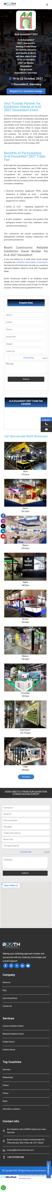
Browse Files (28, 358)
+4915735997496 (15, 1157)
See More (26, 777)
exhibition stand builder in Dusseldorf (32, 262)
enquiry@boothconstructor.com (20, 1150)
